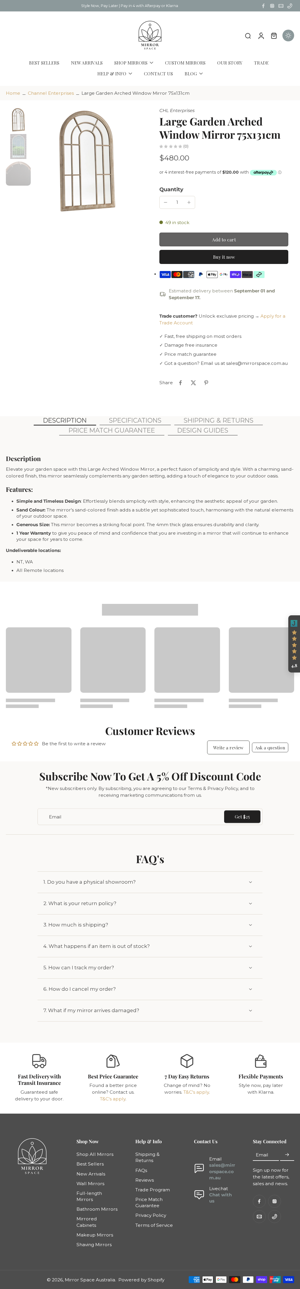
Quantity (171, 189)
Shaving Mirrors (94, 1244)
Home (13, 93)
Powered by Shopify (141, 1279)
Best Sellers (90, 1164)
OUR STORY (229, 63)
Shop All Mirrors (94, 1154)
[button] (223, 239)
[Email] (281, 5)
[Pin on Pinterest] (206, 382)
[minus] (165, 202)
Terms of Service (154, 1225)
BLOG (191, 73)
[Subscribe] (287, 1155)
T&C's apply (112, 1099)
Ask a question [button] (270, 747)
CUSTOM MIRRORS (185, 63)
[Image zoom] (87, 161)
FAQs (141, 1170)
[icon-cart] (273, 35)
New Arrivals (90, 1173)
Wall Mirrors (90, 1183)
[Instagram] (272, 5)
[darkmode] (288, 35)
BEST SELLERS (44, 63)
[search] (247, 35)
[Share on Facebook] (180, 382)
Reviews (144, 1180)
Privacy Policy (150, 1215)
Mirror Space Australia (90, 1279)
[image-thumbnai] (18, 119)
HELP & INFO (111, 73)
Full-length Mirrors (89, 1196)
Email (262, 1155)
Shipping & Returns (147, 1157)
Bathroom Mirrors (96, 1209)
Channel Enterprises (51, 93)
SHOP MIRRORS (130, 63)
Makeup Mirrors (94, 1235)
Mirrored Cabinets (86, 1222)
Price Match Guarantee (149, 1202)
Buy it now (224, 257)
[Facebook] (263, 5)
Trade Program (152, 1190)
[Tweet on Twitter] (193, 382)
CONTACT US (158, 73)
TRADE (261, 63)
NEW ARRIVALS (87, 63)
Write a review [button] (228, 747)
